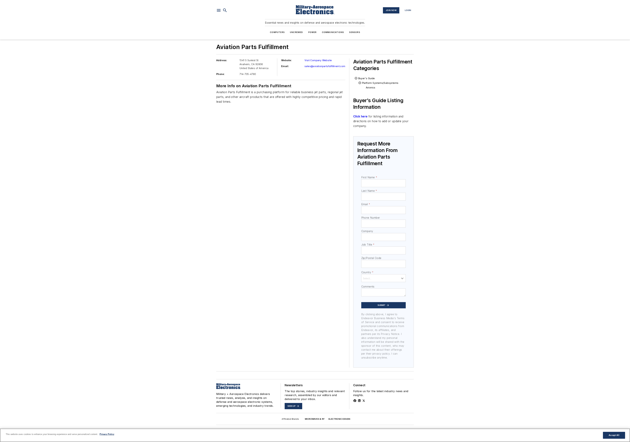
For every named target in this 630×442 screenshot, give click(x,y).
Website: (286, 60)
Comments (368, 286)
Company (367, 231)
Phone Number (370, 217)
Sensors (354, 32)
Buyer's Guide (366, 78)
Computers (277, 32)
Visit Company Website (318, 60)
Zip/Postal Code (371, 258)
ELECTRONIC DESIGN (339, 419)
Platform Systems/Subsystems (380, 83)
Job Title (368, 244)
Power (312, 32)
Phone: (220, 74)
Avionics (370, 87)
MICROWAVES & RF (315, 419)
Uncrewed (296, 32)
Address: (221, 60)
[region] (315, 435)
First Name (369, 177)
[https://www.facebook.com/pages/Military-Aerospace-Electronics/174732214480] (355, 400)
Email (365, 204)
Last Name (369, 190)
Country (367, 272)
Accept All (614, 435)
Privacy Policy (107, 434)
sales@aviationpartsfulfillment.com (324, 66)
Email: (285, 66)
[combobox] (383, 278)
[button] (218, 10)
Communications (333, 32)
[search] (224, 10)
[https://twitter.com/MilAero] (363, 400)
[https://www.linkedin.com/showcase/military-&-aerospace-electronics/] (359, 400)
